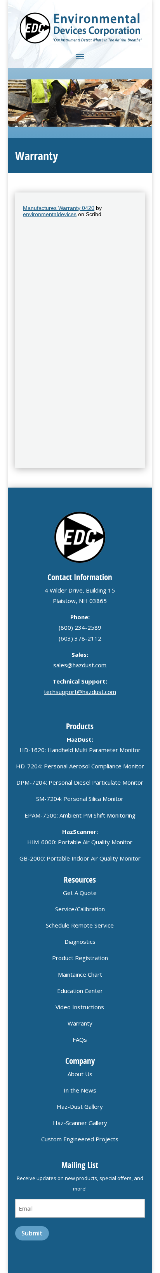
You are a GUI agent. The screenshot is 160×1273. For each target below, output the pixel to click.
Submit (32, 1233)
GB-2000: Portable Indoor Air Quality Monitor (80, 858)
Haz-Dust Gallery (80, 1106)
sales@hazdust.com (79, 665)
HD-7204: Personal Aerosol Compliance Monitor (80, 766)
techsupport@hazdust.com (80, 692)
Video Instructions (80, 1007)
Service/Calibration (80, 909)
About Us (80, 1074)
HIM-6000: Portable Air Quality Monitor (79, 842)
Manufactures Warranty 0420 (58, 208)
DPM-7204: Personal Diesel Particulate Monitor (79, 782)
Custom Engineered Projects (79, 1139)
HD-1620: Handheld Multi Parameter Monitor (80, 750)
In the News (80, 1090)
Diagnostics (80, 941)
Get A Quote (80, 893)
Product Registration (80, 958)
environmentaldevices (50, 214)
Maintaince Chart (80, 974)
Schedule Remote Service (80, 925)
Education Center (80, 991)
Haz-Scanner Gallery (80, 1123)
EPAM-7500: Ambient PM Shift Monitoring (80, 815)
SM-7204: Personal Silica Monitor (79, 798)
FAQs (80, 1039)
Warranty (80, 1023)
